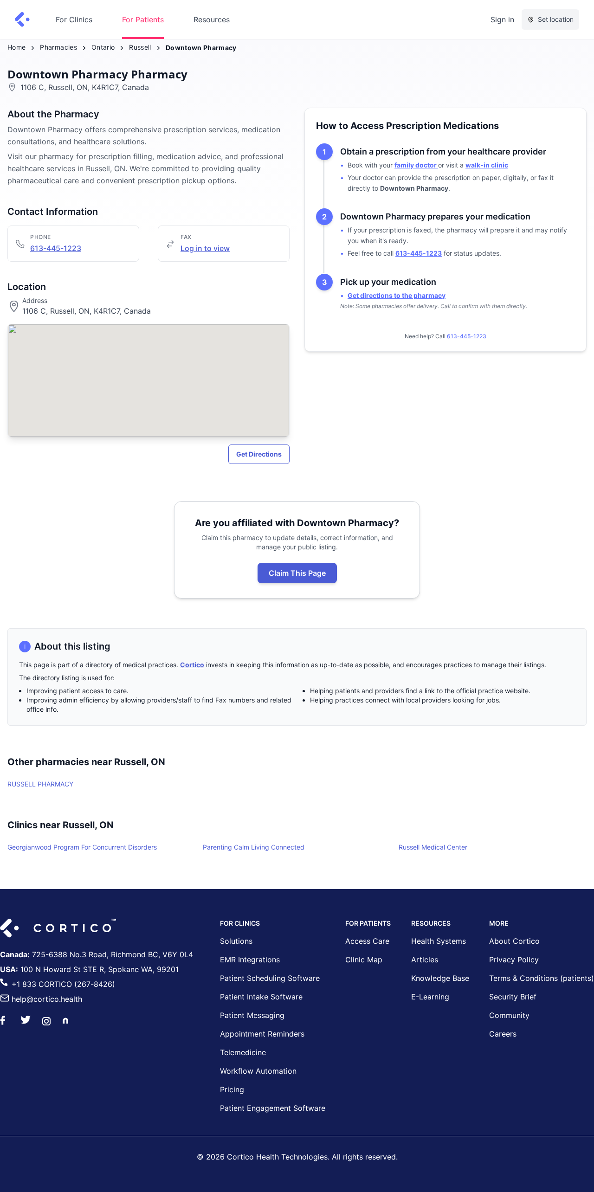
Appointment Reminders (262, 1033)
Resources (212, 19)
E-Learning (430, 996)
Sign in (502, 19)
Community (509, 1015)
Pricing (232, 1089)
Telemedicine (243, 1052)
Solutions (236, 941)
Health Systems (438, 941)
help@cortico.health (47, 999)
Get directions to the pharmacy (397, 295)
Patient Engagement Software (272, 1108)
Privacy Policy (514, 959)
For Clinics (74, 19)
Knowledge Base (440, 978)
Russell (140, 47)
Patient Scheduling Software (270, 978)
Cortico (192, 665)
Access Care (367, 941)
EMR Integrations (250, 959)
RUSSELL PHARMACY (40, 784)
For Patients (143, 19)
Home (16, 47)
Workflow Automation (258, 1071)
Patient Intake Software (261, 996)
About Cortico (514, 941)
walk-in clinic (486, 165)
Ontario (103, 47)
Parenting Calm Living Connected (253, 847)
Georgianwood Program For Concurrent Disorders (82, 847)
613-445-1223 (55, 248)
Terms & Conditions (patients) (541, 978)
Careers (503, 1033)
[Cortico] (22, 19)
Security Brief (512, 996)
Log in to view (205, 248)
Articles (424, 959)
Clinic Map (363, 959)
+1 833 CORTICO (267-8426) (63, 984)
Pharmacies (58, 47)
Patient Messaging (252, 1015)
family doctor (416, 165)
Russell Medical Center (433, 847)
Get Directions (259, 454)
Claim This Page (297, 573)
